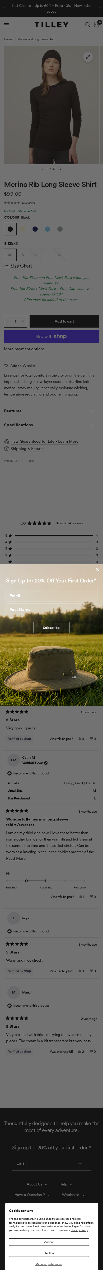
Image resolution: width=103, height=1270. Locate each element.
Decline (49, 1253)
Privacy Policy (79, 1230)
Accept (49, 1242)
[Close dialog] (97, 569)
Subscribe (51, 627)
